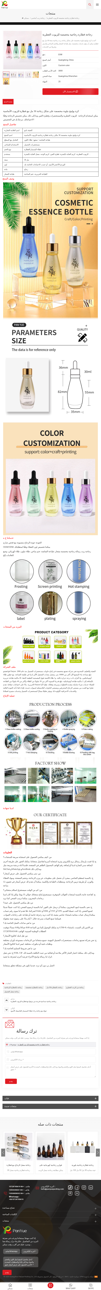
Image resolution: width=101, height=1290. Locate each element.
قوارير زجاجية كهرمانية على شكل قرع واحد (50, 1165)
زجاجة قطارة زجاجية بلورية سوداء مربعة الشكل (83, 1165)
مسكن (26, 18)
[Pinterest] (70, 1193)
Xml (66, 1277)
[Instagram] (84, 1187)
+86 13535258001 (16, 1190)
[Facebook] (77, 1187)
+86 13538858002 (16, 1193)
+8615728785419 (16, 1199)
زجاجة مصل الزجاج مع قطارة (19, 1165)
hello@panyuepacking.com (52, 1189)
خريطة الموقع (58, 1277)
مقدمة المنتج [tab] (8, 102)
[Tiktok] (70, 1187)
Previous (3, 1153)
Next (98, 1153)
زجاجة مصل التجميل (11, 992)
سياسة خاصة (74, 1277)
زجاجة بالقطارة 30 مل (54, 987)
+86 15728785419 (16, 1186)
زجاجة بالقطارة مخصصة (34, 987)
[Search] (90, 4)
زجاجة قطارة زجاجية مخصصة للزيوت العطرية (34, 1045)
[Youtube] (77, 1193)
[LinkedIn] (90, 1187)
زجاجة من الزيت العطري (75, 987)
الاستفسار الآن (69, 91)
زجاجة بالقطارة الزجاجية (13, 987)
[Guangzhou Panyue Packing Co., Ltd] (4, 4)
